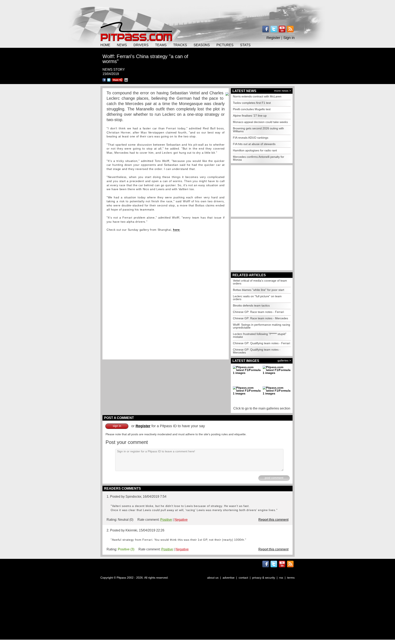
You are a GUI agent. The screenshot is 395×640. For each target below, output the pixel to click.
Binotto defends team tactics (251, 305)
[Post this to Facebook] (104, 80)
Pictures (225, 45)
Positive (166, 519)
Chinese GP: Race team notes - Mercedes (260, 318)
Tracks (180, 45)
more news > (282, 90)
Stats (245, 45)
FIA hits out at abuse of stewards (254, 144)
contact (243, 577)
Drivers (141, 45)
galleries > (284, 360)
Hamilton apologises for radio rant (255, 150)
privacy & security (263, 577)
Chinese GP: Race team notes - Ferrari (258, 312)
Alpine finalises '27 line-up (250, 115)
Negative (181, 519)
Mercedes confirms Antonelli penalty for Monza (258, 158)
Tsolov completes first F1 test (252, 102)
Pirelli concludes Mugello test (252, 109)
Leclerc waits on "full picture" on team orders (257, 298)
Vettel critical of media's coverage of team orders (260, 282)
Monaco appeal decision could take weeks (260, 122)
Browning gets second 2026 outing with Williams (258, 130)
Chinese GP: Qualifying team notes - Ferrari (261, 343)
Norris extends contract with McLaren (257, 96)
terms (291, 577)
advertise (229, 577)
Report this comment (273, 519)
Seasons (202, 45)
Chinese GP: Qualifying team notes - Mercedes (256, 351)
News (122, 45)
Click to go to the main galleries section (261, 408)
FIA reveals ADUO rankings (250, 137)
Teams (161, 45)
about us (212, 577)
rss (281, 577)
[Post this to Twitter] (108, 80)
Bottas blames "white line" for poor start (258, 289)
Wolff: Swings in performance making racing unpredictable (261, 326)
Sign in (289, 38)
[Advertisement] (197, 10)
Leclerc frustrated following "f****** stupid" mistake (259, 335)
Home (105, 45)
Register (273, 38)
